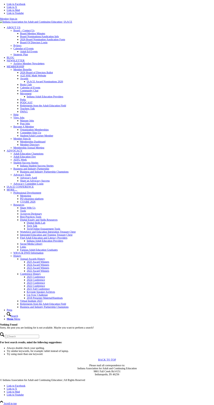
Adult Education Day (24, 156)
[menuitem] (110, 41)
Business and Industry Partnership (31, 168)
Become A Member (23, 126)
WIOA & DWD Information (28, 252)
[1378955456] (36, 21)
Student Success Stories (25, 162)
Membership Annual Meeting (28, 147)
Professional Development (27, 192)
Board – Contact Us (23, 30)
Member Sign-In (22, 138)
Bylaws (17, 45)
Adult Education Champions (28, 153)
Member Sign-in (8, 18)
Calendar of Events (23, 48)
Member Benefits (22, 69)
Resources (18, 204)
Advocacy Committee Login (28, 183)
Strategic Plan (20, 54)
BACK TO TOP (107, 359)
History (17, 255)
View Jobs (18, 117)
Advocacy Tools (22, 174)
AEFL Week (20, 159)
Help (16, 114)
